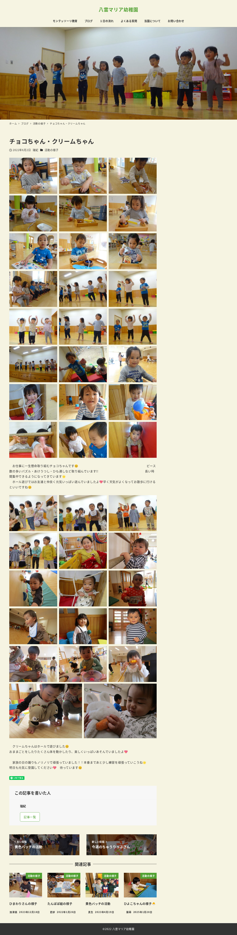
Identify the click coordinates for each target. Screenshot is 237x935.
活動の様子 (51, 150)
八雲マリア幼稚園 (118, 9)
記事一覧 (30, 817)
